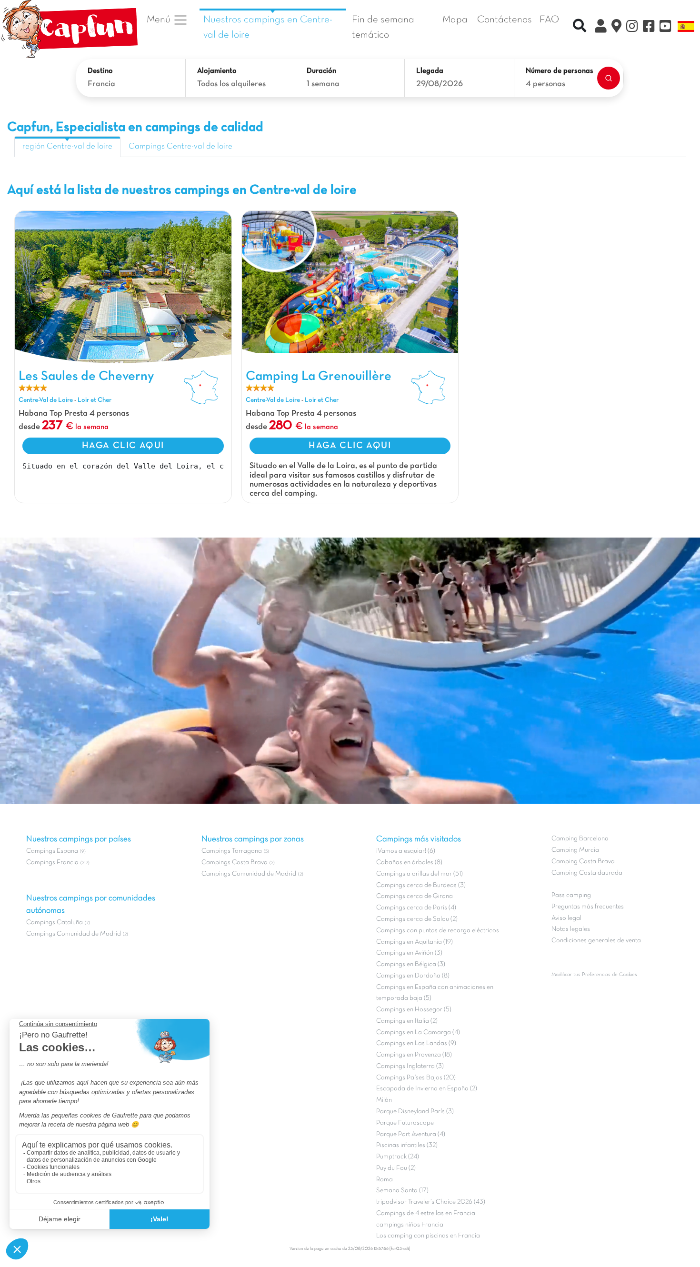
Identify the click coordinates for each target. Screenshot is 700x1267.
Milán (384, 1100)
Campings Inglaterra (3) (410, 1066)
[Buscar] (608, 78)
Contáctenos (504, 19)
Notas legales (570, 929)
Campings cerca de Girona (414, 896)
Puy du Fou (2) (396, 1168)
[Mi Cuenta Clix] (600, 27)
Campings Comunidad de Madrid (73, 934)
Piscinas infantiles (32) (407, 1145)
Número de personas (559, 71)
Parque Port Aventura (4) (410, 1134)
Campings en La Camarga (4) (418, 1032)
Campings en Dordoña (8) (413, 976)
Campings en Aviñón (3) (409, 953)
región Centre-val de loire (67, 146)
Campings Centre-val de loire (180, 146)
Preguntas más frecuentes (587, 907)
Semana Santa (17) (402, 1190)
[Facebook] (648, 27)
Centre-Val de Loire (46, 400)
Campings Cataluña (54, 922)
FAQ (549, 19)
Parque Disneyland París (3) (415, 1111)
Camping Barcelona (580, 839)
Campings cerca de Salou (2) (417, 919)
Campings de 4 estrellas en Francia (425, 1213)
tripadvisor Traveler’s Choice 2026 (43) (430, 1202)
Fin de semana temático (383, 27)
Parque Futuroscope (405, 1123)
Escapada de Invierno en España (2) (426, 1089)
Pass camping (571, 895)
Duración (321, 71)
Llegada (429, 71)
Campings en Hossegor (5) (413, 1010)
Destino (100, 71)
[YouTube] (665, 27)
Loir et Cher (94, 400)
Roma (384, 1180)
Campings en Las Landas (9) (416, 1043)
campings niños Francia (409, 1225)
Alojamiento (217, 71)
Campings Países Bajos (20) (416, 1078)
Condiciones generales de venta (596, 941)
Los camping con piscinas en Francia (428, 1236)
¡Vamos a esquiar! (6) (405, 851)
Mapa (455, 19)
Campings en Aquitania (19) (414, 942)
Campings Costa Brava (234, 862)
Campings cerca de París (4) (416, 908)
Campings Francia (52, 862)
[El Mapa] (616, 27)
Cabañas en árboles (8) (409, 862)
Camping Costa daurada (586, 873)
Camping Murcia (575, 850)
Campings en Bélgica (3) (410, 964)
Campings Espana (52, 851)
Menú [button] (160, 19)
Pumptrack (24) (397, 1157)
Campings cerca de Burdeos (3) (421, 885)
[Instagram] (632, 27)
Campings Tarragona (231, 851)
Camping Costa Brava (583, 861)
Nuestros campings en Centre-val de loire (267, 27)
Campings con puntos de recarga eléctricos (437, 931)
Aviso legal (566, 918)
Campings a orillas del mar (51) (419, 874)
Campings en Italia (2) (407, 1021)
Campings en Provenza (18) (414, 1055)
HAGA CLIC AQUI (123, 445)
